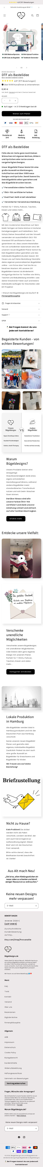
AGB (6, 1037)
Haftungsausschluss (13, 1073)
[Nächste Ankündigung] (38, 7)
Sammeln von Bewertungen (17, 1078)
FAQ (6, 986)
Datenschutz (10, 1047)
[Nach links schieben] (16, 67)
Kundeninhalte (11, 1063)
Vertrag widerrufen (16, 1083)
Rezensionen (10, 1012)
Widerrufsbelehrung (13, 1068)
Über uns (8, 1007)
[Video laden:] (21, 558)
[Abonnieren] (35, 905)
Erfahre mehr (16, 518)
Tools (7, 991)
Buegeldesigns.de (17, 1155)
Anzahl (4, 96)
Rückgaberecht (11, 1058)
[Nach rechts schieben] (26, 67)
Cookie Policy (10, 1052)
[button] (4, 15)
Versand (12, 92)
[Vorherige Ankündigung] (4, 7)
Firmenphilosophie (12, 1023)
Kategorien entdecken (20, 671)
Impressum (9, 1042)
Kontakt (8, 997)
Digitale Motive (11, 1017)
